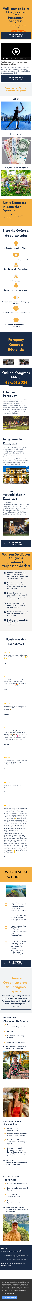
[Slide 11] (22, 362)
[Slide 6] (15, 362)
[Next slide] (26, 362)
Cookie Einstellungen (20, 1290)
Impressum (9, 1259)
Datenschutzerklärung (19, 1259)
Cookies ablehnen (8, 1293)
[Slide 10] (20, 362)
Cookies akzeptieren (9, 1297)
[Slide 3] (11, 362)
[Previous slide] (6, 362)
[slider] (21, 58)
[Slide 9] (19, 362)
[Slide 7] (16, 362)
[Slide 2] (9, 362)
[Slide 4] (12, 362)
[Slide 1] (8, 362)
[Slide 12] (23, 362)
